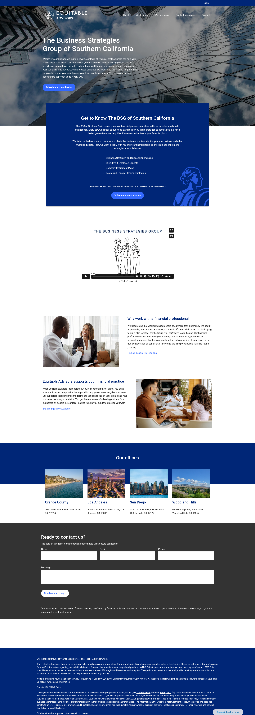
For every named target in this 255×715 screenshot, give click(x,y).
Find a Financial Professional (142, 353)
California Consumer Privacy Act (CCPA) (131, 679)
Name (44, 549)
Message (46, 567)
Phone (161, 549)
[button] (126, 15)
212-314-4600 (143, 692)
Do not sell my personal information (53, 682)
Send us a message (55, 593)
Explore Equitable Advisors (57, 408)
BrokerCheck (101, 659)
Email (102, 549)
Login (206, 3)
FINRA (163, 692)
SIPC (168, 692)
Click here (41, 713)
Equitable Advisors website (131, 705)
